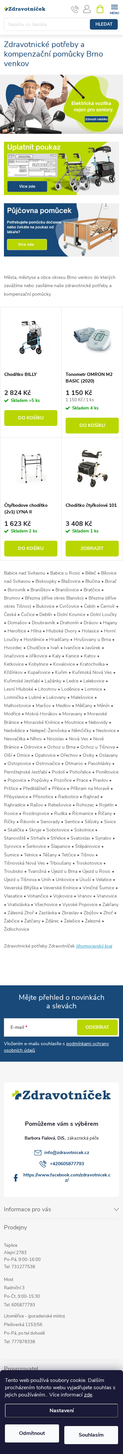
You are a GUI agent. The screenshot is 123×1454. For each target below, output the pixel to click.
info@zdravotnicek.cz (66, 1152)
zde (88, 1394)
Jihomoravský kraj (94, 946)
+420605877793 (67, 1164)
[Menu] (114, 8)
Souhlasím (91, 1435)
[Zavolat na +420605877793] (75, 9)
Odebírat (97, 1027)
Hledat (104, 24)
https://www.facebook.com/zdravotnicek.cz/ (67, 1177)
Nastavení (62, 1410)
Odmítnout (32, 1433)
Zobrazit (92, 548)
